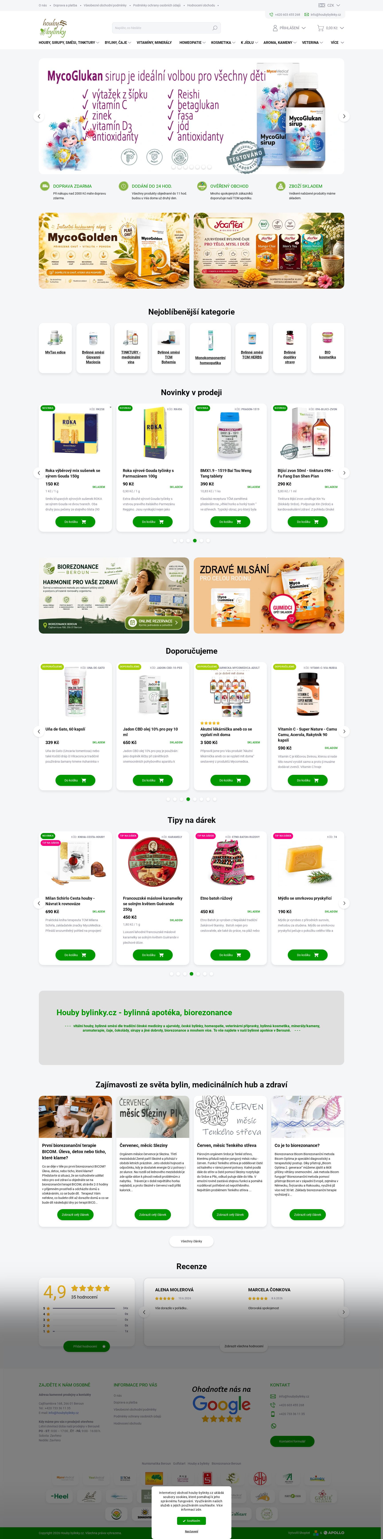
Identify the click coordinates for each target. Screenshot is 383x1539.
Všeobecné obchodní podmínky (105, 5)
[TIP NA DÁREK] (153, 863)
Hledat (214, 28)
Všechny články (191, 1241)
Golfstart (179, 1463)
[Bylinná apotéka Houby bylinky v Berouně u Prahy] (266, 1514)
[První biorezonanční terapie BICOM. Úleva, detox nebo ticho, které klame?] (75, 1117)
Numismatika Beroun (156, 1463)
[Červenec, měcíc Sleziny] (153, 1117)
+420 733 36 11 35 (292, 1414)
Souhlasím (193, 1521)
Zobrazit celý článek (75, 1214)
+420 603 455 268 (291, 1405)
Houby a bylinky (198, 1463)
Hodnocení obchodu (201, 5)
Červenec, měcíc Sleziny (144, 1145)
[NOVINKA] (75, 435)
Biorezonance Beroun (226, 1463)
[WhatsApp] (273, 1425)
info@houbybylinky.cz (64, 1413)
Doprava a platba (65, 5)
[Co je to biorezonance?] (307, 1117)
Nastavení (191, 1531)
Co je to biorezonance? (297, 1145)
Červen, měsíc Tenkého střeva (226, 1145)
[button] (46, 116)
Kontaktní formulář (292, 1441)
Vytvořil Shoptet (299, 1533)
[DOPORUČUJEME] (75, 694)
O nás (43, 5)
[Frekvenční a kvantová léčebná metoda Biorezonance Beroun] (119, 1496)
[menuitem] (69, 42)
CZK (330, 5)
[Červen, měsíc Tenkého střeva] (230, 1117)
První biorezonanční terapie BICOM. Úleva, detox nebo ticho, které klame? (74, 1151)
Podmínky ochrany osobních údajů (157, 5)
